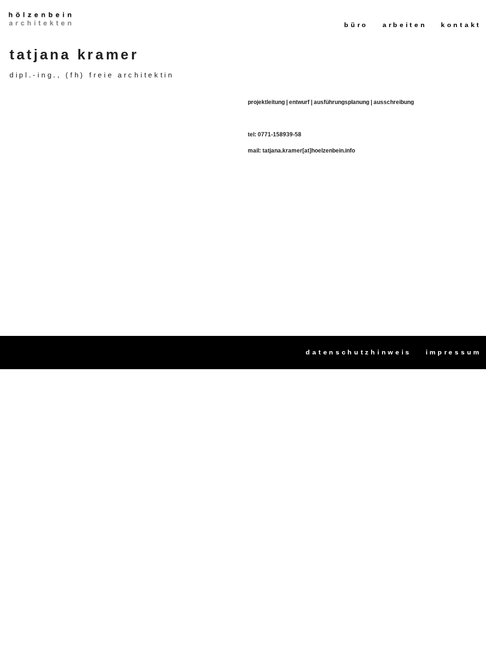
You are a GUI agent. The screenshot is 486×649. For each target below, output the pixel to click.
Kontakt (461, 25)
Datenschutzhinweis (358, 352)
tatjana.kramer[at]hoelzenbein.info (308, 150)
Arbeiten (405, 25)
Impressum (453, 352)
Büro (356, 25)
